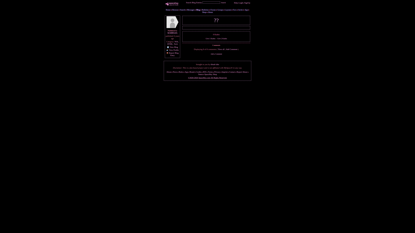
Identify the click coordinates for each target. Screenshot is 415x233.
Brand (192, 72)
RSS (204, 72)
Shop (204, 12)
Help (236, 3)
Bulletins (205, 10)
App (246, 10)
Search (223, 3)
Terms (210, 72)
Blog (198, 10)
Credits (198, 72)
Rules (181, 72)
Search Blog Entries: (194, 3)
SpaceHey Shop (210, 74)
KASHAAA (172, 33)
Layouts (228, 10)
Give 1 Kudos (210, 38)
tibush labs (215, 64)
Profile (174, 50)
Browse (175, 10)
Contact (232, 72)
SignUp (247, 3)
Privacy (217, 72)
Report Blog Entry (173, 54)
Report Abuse (242, 72)
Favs (235, 10)
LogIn (241, 3)
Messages (191, 10)
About (210, 12)
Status (200, 74)
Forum (213, 10)
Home (168, 10)
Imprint (225, 72)
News (175, 72)
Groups (220, 10)
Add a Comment (216, 54)
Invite (240, 10)
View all (221, 49)
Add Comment (231, 49)
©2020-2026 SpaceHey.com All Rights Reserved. (207, 78)
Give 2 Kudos (222, 38)
